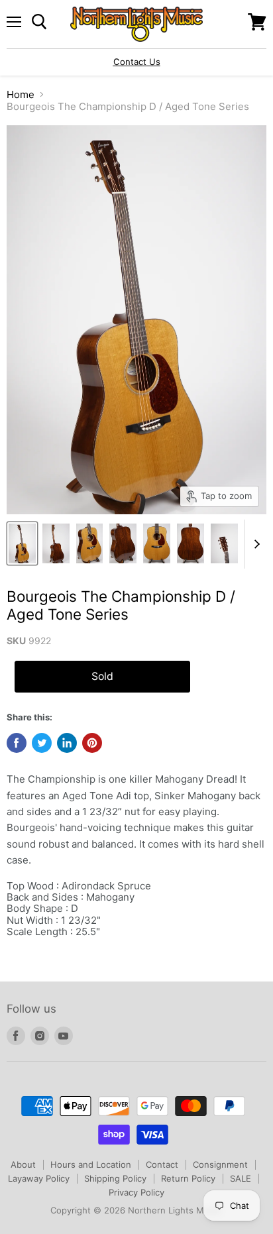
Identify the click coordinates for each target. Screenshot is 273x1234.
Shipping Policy (115, 1178)
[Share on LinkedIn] (67, 743)
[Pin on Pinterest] (92, 743)
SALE (240, 1178)
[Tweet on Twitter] (42, 743)
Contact (162, 1164)
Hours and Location (90, 1164)
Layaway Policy (39, 1178)
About (23, 1164)
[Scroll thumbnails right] (254, 544)
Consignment (220, 1164)
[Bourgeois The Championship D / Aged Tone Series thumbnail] (22, 543)
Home (20, 94)
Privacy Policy (136, 1192)
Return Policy (188, 1178)
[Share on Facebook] (17, 743)
